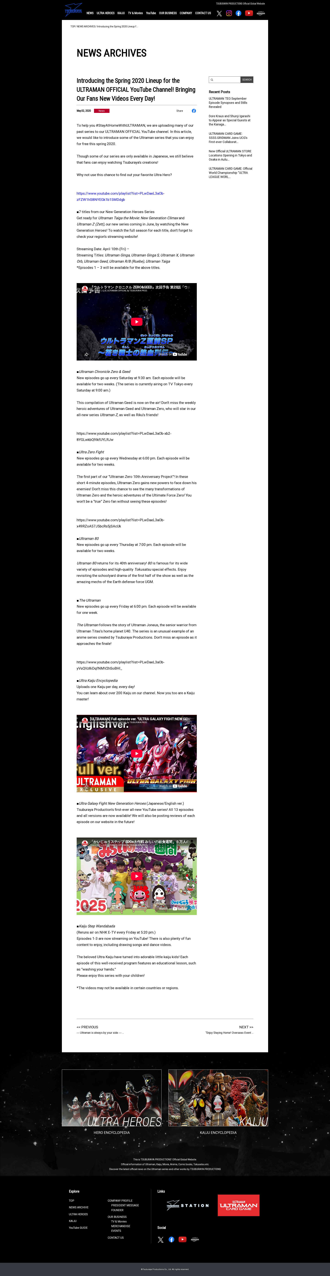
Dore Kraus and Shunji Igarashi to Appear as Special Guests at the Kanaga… (229, 120)
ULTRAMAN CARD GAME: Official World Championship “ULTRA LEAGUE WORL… (230, 173)
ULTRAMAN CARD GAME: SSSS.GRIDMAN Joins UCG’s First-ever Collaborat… (228, 138)
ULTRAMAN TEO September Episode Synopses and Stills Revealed (228, 103)
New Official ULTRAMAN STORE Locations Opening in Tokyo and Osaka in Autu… (230, 155)
